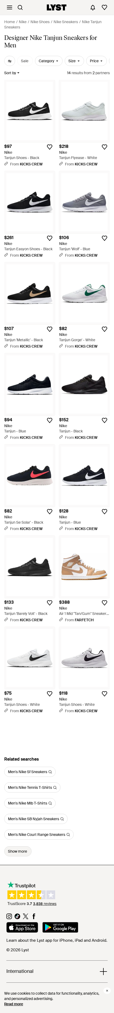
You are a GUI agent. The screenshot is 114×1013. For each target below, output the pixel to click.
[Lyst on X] (25, 917)
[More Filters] (9, 61)
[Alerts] (92, 7)
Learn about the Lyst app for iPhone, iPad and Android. (56, 940)
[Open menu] (9, 7)
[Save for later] (49, 147)
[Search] (20, 7)
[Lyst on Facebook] (34, 917)
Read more (13, 1004)
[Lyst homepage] (56, 7)
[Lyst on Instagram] (9, 917)
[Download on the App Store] (22, 928)
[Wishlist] (104, 7)
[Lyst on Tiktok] (17, 917)
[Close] (107, 990)
